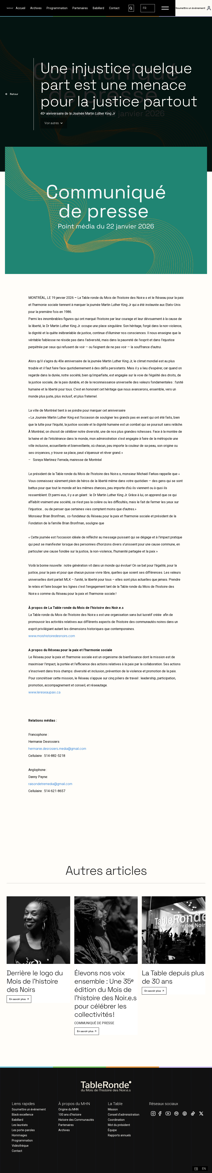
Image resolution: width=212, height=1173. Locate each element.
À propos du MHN (74, 1103)
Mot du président (119, 1125)
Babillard (98, 8)
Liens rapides (23, 1103)
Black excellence (22, 1114)
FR (144, 8)
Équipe (112, 1130)
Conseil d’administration (123, 1114)
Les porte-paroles (23, 1130)
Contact (114, 8)
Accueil (20, 8)
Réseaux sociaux (163, 1103)
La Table (115, 1103)
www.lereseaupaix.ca (44, 692)
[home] (10, 8)
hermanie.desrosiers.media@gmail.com (57, 748)
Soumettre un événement (29, 1109)
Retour (14, 94)
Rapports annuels (119, 1135)
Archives (36, 8)
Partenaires (80, 8)
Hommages (19, 1135)
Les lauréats (20, 1125)
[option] (204, 1168)
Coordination (116, 1119)
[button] (165, 8)
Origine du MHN (68, 1109)
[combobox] (148, 8)
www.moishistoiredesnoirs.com (51, 636)
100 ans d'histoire (69, 1114)
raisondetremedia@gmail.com (50, 784)
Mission (113, 1109)
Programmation (57, 8)
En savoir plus (17, 999)
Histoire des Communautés (76, 1119)
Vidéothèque (20, 1145)
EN (204, 1168)
